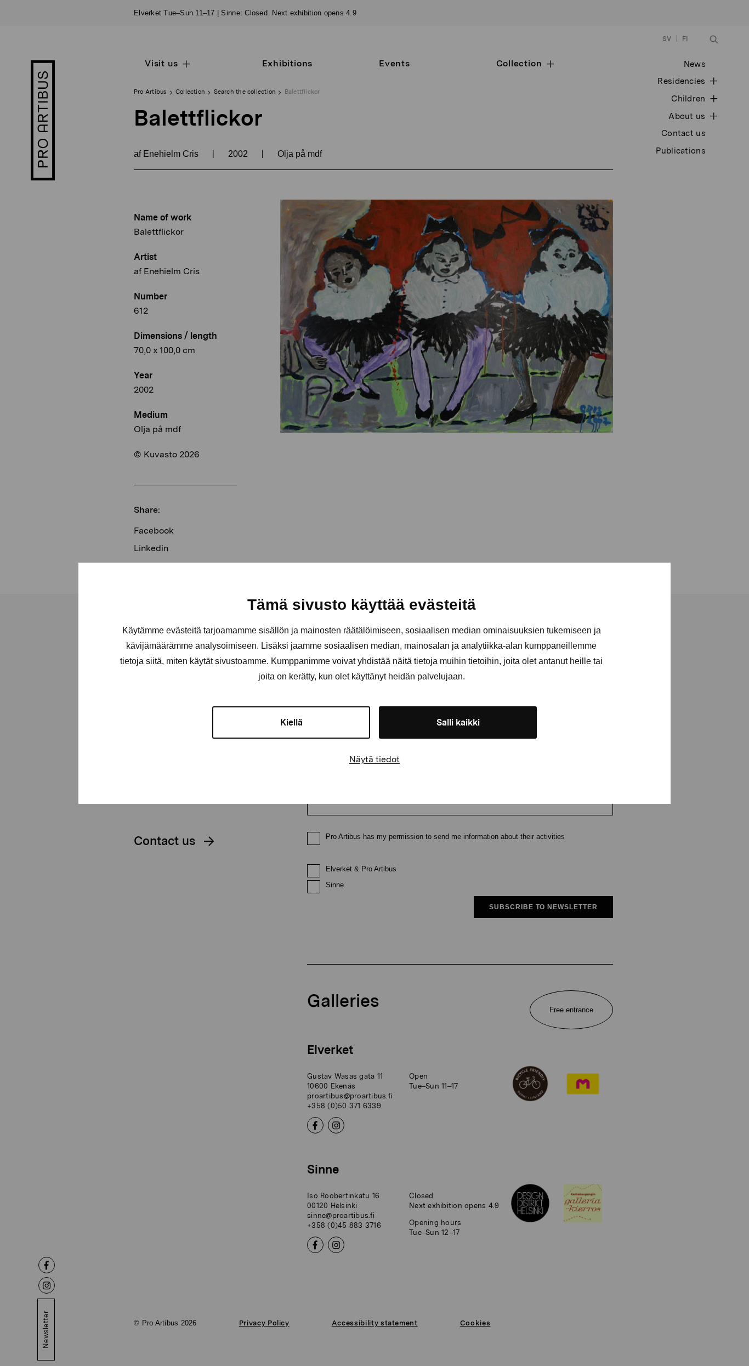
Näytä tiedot (374, 759)
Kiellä (291, 722)
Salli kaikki (458, 722)
